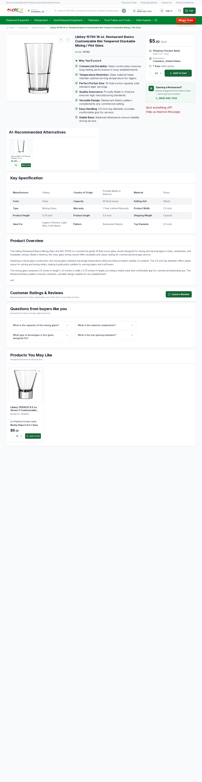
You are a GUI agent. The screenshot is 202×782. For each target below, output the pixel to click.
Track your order (129, 2)
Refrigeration (41, 20)
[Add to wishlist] (39, 371)
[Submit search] (124, 11)
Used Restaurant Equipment (67, 20)
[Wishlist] (179, 11)
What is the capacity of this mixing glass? (36, 325)
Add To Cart (180, 73)
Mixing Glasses (39, 27)
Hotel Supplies (143, 20)
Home (11, 27)
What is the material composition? (97, 325)
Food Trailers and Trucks (117, 20)
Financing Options (149, 2)
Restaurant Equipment (17, 20)
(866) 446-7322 (168, 98)
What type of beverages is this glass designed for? (33, 336)
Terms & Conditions (184, 2)
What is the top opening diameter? (97, 335)
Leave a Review (180, 294)
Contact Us (166, 2)
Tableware (93, 20)
